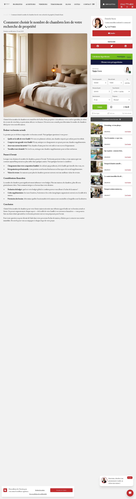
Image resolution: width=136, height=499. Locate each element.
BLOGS (68, 4)
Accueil (5, 15)
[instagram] (127, 7)
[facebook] (121, 7)
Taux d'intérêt (115, 88)
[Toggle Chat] (130, 493)
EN (93, 4)
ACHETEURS (30, 4)
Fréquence (115, 96)
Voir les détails (127, 113)
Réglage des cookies (40, 490)
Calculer (99, 107)
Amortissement (96, 96)
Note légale (96, 113)
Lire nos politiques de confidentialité (38, 494)
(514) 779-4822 (126, 4)
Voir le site (111, 113)
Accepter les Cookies (61, 490)
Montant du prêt (96, 88)
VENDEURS (43, 4)
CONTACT (87, 4)
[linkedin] (132, 7)
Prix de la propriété (97, 79)
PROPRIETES (17, 4)
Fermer (130, 477)
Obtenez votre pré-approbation (111, 62)
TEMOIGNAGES (56, 4)
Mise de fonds (111, 79)
